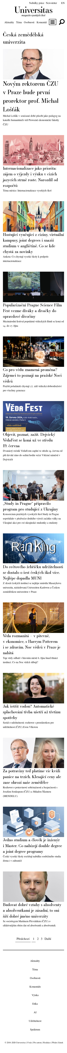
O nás (29, 1042)
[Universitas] (33, 15)
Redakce (47, 1042)
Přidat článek (57, 1042)
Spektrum (35, 1029)
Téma (19, 22)
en (63, 3)
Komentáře (42, 22)
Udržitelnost (35, 1020)
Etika (35, 1003)
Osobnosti (29, 22)
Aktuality (9, 22)
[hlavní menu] (52, 22)
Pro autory (37, 1042)
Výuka (35, 995)
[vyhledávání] (62, 22)
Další (48, 939)
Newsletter (51, 3)
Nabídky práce (36, 3)
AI (35, 1012)
